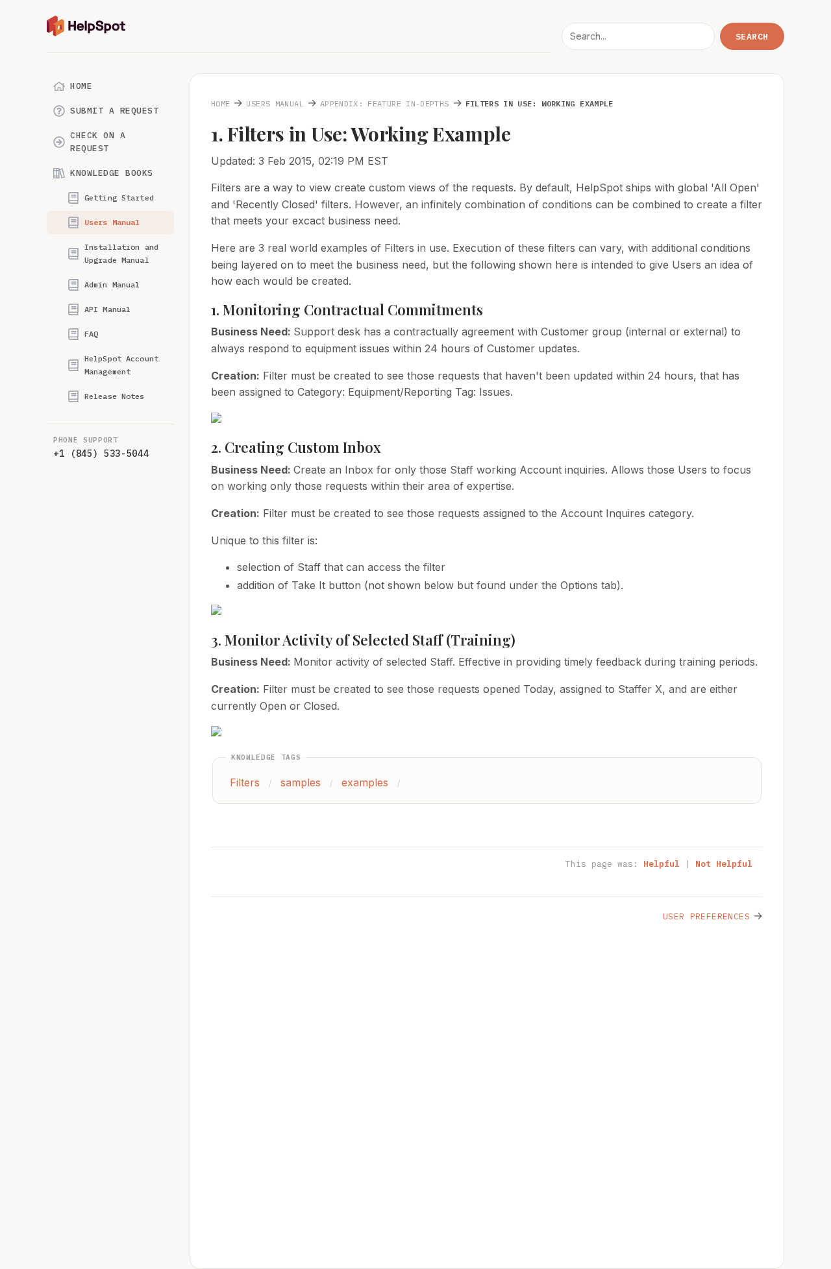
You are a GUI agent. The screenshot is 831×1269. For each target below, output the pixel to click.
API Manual (107, 309)
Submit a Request (114, 110)
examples (364, 782)
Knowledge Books (111, 172)
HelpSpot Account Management (121, 365)
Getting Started (119, 197)
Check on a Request (97, 142)
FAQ (91, 334)
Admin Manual (112, 284)
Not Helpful (723, 863)
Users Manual (112, 222)
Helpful (661, 863)
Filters (245, 782)
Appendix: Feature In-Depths (384, 103)
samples (300, 782)
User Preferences (706, 916)
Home (81, 85)
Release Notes (114, 396)
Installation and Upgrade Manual (121, 253)
